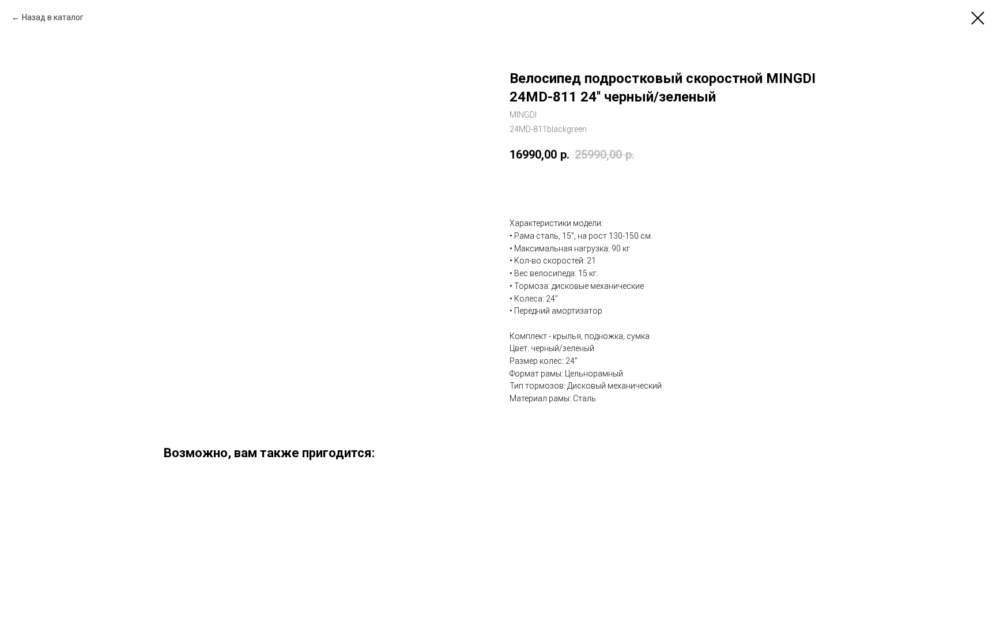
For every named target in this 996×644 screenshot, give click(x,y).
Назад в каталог (53, 17)
